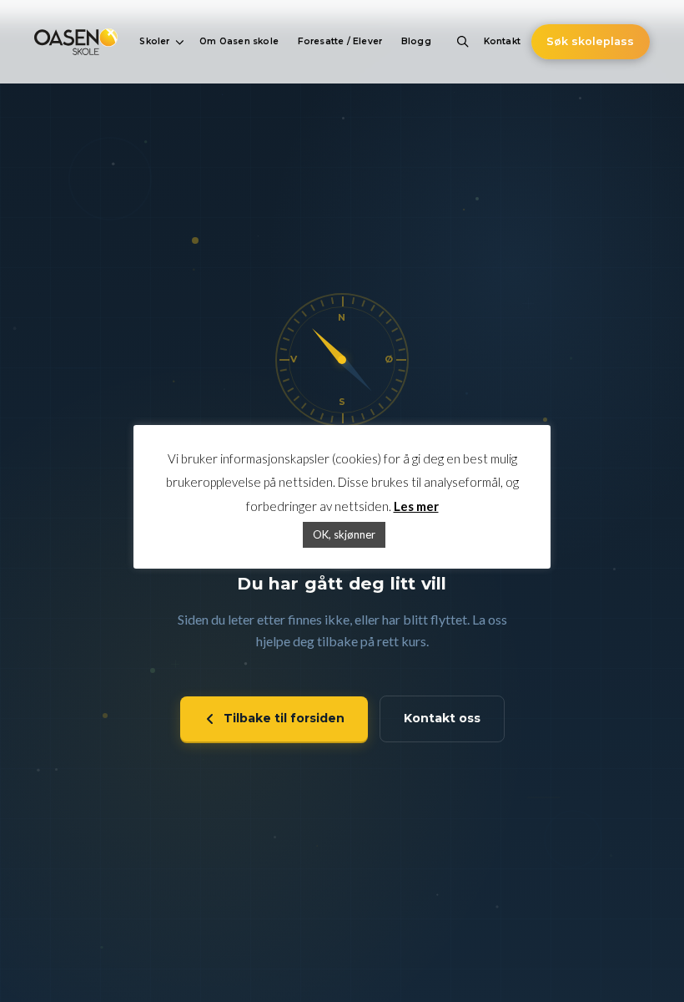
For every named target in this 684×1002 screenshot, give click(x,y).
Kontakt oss (442, 718)
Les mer (416, 506)
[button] (159, 42)
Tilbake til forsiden (284, 718)
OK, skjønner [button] (344, 534)
